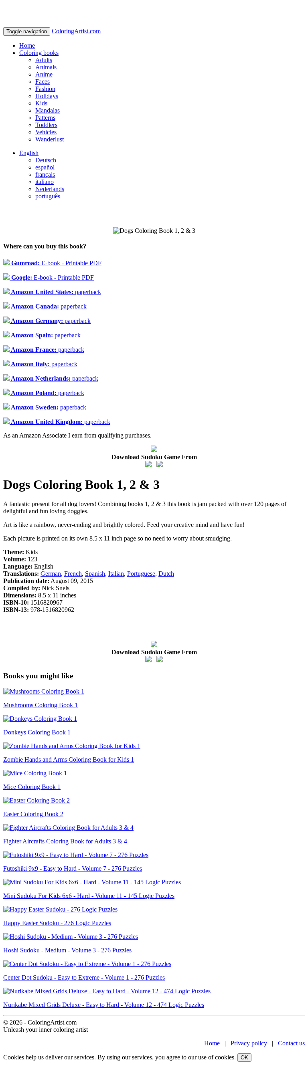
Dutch (166, 573)
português (47, 196)
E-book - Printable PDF (55, 263)
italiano (44, 181)
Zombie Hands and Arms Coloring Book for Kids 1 (68, 759)
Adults (43, 59)
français (45, 174)
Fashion (45, 88)
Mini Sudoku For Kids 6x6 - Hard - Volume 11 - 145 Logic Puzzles (88, 895)
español (45, 167)
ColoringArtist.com (76, 31)
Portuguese (141, 573)
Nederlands (49, 189)
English (28, 152)
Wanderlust (49, 139)
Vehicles (46, 132)
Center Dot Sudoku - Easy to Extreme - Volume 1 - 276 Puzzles (84, 977)
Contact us (291, 1043)
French (73, 573)
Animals (46, 67)
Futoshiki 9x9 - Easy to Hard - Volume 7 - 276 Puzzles (72, 868)
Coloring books (39, 52)
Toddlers (46, 124)
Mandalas (47, 110)
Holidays (46, 96)
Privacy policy (249, 1043)
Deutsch (45, 160)
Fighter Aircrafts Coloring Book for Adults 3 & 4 (65, 841)
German (51, 573)
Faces (42, 81)
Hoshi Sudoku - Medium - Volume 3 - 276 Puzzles (67, 950)
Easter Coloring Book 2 (33, 814)
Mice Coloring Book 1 (32, 786)
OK (244, 1058)
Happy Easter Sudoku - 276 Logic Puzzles (57, 923)
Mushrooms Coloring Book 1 (40, 705)
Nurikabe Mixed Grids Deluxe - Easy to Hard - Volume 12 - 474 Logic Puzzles (103, 1004)
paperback (55, 291)
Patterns (45, 117)
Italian (116, 573)
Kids (41, 103)
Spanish (95, 573)
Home (27, 45)
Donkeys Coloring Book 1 (37, 732)
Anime (44, 74)
